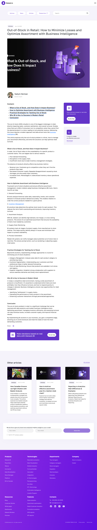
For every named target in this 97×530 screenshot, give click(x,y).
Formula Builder (32, 469)
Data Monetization (10, 472)
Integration (30, 475)
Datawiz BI (8, 460)
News (21, 13)
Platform (7, 478)
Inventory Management (16, 204)
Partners (7, 515)
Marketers (52, 478)
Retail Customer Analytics (34, 506)
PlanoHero (8, 463)
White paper (8, 506)
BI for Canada (9, 481)
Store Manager (9, 475)
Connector (8, 469)
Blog (6, 500)
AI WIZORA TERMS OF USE (71, 522)
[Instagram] (59, 506)
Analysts (52, 475)
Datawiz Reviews (9, 512)
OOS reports (30, 512)
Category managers (55, 463)
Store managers (54, 466)
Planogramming (31, 481)
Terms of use (89, 522)
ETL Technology (32, 487)
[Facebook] (51, 506)
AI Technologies (32, 478)
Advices (12, 13)
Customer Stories (10, 503)
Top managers (54, 460)
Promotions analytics (33, 509)
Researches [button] (42, 13)
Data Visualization (32, 463)
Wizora (7, 466)
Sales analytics (31, 500)
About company (76, 460)
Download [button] (70, 140)
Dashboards (8, 509)
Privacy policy (82, 522)
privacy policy (19, 435)
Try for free (52, 335)
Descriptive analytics (33, 460)
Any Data (30, 484)
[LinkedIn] (55, 506)
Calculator (30, 472)
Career (74, 463)
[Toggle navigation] (95, 3)
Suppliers (52, 469)
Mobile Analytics (32, 466)
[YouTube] (63, 506)
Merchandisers (54, 472)
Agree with (16, 435)
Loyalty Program (32, 493)
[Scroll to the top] (92, 442)
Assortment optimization (34, 503)
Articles (31, 13)
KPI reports (30, 515)
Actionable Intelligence (34, 490)
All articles (87, 362)
